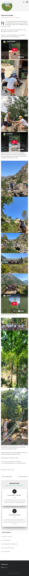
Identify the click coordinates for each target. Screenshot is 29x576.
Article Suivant (23, 476)
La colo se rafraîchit (5, 551)
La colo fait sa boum (5, 540)
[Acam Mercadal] (6, 6)
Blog (11, 17)
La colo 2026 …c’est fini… (6, 536)
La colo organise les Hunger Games (9, 544)
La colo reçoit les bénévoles (7, 547)
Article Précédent (7, 476)
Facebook (5, 567)
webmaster (17, 17)
